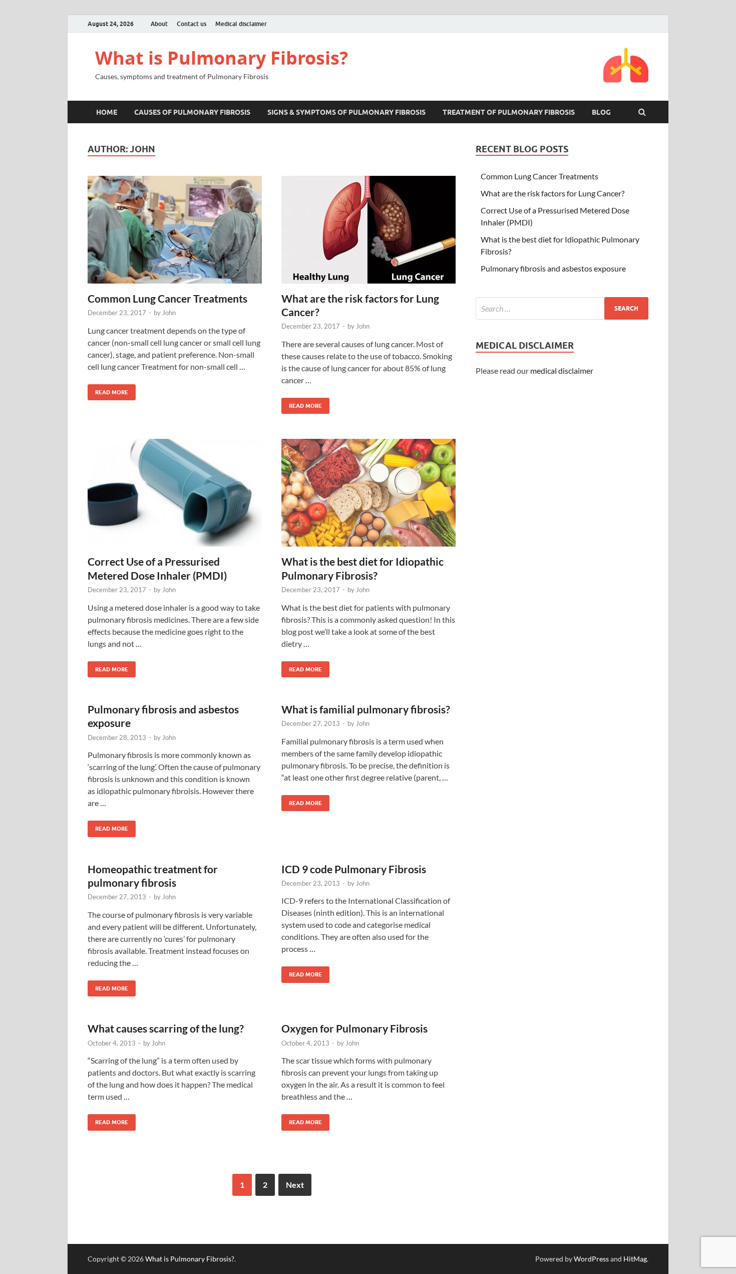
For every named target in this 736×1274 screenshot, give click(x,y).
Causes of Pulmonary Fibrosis (192, 112)
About (159, 24)
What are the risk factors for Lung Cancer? (552, 193)
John (169, 313)
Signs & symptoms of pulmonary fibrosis (346, 112)
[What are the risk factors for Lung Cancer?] (368, 234)
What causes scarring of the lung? (166, 1028)
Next (295, 1184)
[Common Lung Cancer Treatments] (175, 234)
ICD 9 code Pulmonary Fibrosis (353, 869)
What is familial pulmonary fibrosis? (365, 709)
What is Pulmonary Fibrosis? (221, 58)
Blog (601, 112)
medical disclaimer (561, 370)
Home (106, 112)
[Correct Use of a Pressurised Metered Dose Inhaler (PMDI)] (175, 497)
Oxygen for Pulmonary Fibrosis (354, 1028)
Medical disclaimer (241, 24)
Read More (108, 390)
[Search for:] (562, 308)
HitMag (635, 1258)
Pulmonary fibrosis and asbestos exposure (553, 268)
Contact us (191, 24)
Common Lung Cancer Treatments (167, 298)
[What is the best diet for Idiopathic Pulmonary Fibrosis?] (368, 497)
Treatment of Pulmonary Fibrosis (509, 112)
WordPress (591, 1258)
